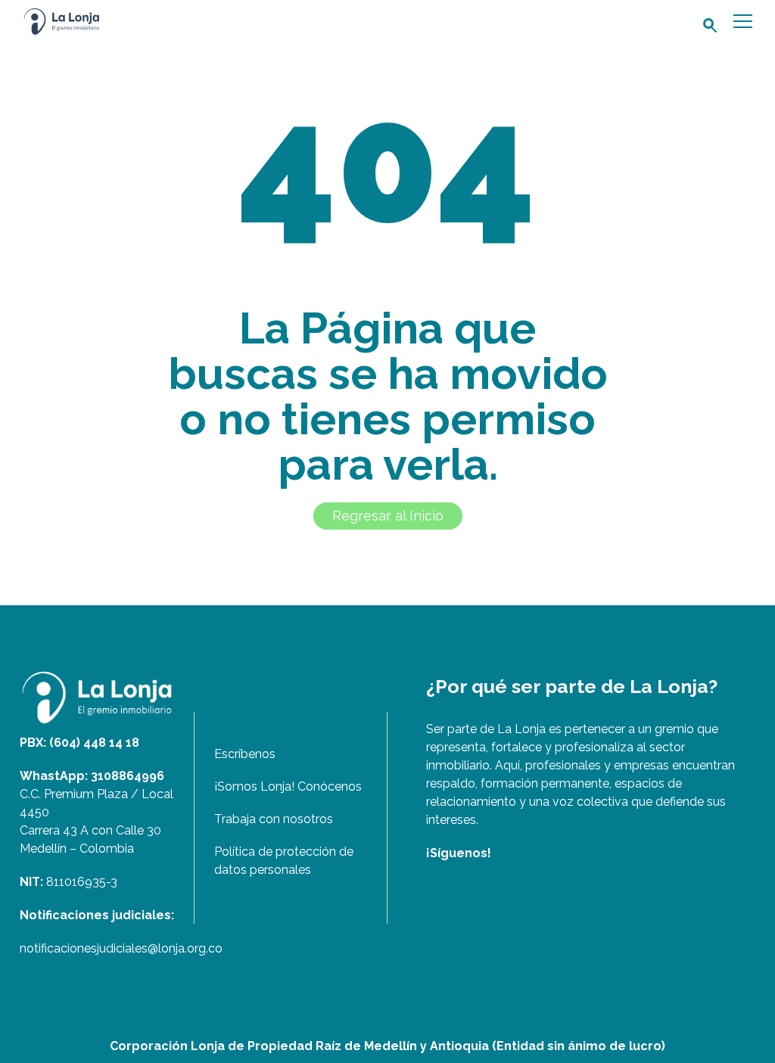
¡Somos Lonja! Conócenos (288, 786)
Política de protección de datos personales (283, 860)
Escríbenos (244, 754)
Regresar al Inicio (388, 516)
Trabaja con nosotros (273, 819)
